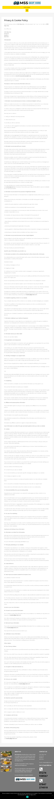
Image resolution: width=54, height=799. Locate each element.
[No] (52, 795)
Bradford (23, 763)
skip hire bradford (29, 775)
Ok (27, 796)
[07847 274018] (41, 780)
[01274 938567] (41, 769)
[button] (27, 7)
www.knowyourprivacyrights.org (23, 75)
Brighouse (31, 763)
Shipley (16, 765)
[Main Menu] (27, 10)
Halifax (27, 763)
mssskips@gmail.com (47, 762)
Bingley (22, 765)
